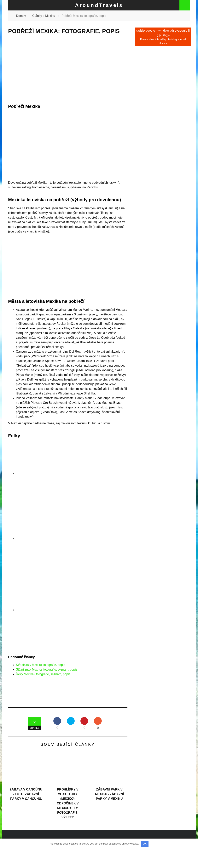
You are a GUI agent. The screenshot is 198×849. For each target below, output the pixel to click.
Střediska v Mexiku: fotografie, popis (40, 664)
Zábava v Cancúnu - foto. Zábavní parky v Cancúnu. (26, 794)
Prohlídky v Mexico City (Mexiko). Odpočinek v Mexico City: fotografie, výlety (68, 803)
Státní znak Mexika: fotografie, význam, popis (46, 669)
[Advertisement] (68, 69)
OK (145, 843)
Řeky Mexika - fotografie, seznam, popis (43, 674)
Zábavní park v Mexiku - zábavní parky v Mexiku (109, 794)
